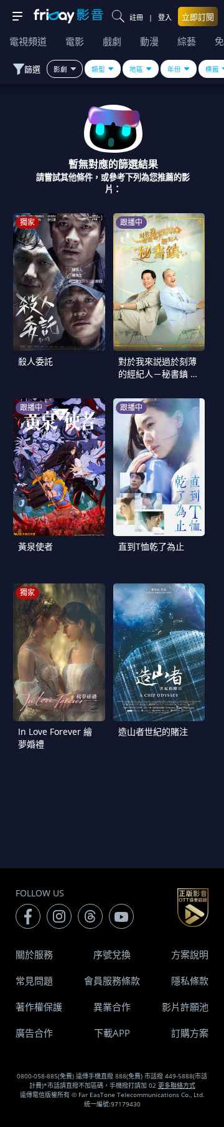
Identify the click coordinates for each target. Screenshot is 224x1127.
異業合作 (112, 1006)
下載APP (112, 1033)
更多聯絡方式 (176, 1085)
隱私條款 (189, 980)
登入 (165, 17)
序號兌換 (112, 954)
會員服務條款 (112, 980)
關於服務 (34, 954)
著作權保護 (39, 1006)
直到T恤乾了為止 (151, 546)
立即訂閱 (198, 16)
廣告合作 (34, 1033)
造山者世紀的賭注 (153, 731)
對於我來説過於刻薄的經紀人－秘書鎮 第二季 (158, 373)
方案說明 (189, 954)
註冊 (136, 17)
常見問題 (34, 980)
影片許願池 (185, 1006)
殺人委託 (35, 361)
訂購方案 (189, 1033)
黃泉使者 (35, 546)
